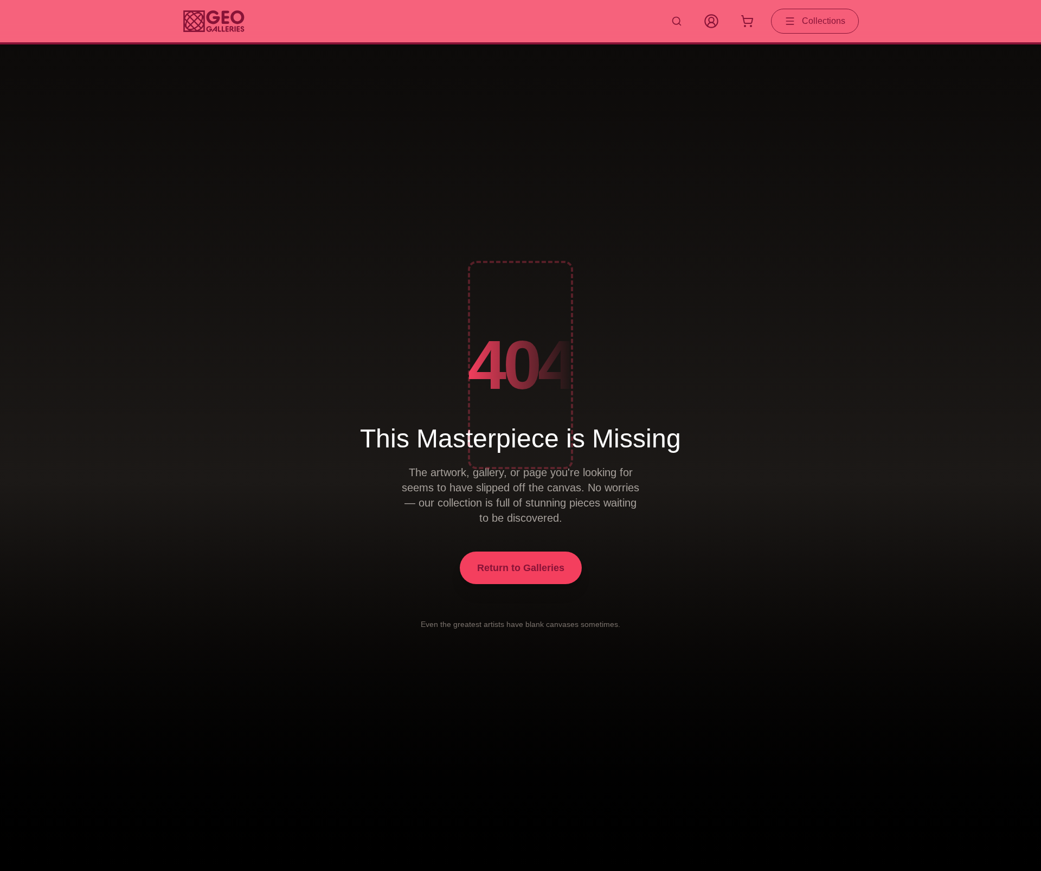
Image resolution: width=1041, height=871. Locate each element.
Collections (823, 20)
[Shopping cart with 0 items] (747, 21)
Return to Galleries (520, 567)
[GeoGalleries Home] (214, 21)
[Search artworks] (676, 21)
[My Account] (711, 21)
